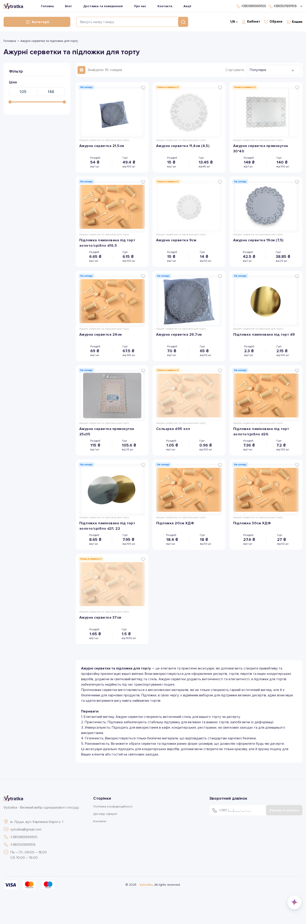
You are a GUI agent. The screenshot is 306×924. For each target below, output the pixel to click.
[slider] (10, 102)
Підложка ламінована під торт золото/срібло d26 (261, 431)
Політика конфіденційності (112, 806)
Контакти (164, 6)
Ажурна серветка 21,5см (101, 146)
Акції (187, 6)
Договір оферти (105, 814)
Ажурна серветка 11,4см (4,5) (182, 146)
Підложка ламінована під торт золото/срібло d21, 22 (107, 526)
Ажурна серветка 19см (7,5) (258, 240)
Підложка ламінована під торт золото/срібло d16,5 (107, 243)
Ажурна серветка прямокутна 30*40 (260, 148)
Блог (68, 6)
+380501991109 (22, 844)
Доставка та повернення (103, 6)
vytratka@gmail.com (25, 829)
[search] (183, 22)
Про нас (140, 6)
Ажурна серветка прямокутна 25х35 (106, 431)
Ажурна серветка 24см (100, 334)
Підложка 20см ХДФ (175, 523)
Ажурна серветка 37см (100, 617)
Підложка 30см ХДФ (252, 523)
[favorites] (143, 87)
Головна (47, 6)
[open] (300, 6)
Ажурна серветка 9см (176, 240)
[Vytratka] (13, 6)
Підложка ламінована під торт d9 (264, 334)
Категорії (40, 22)
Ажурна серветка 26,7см (179, 334)
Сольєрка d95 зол (173, 429)
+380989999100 (23, 837)
